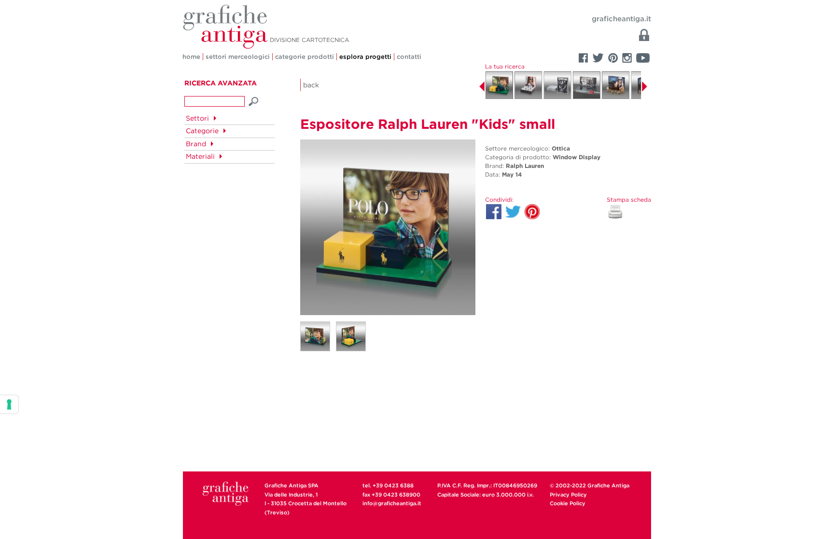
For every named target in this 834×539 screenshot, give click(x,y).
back (311, 85)
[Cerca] (254, 100)
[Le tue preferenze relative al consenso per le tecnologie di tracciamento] (9, 404)
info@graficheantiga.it (391, 503)
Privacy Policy (568, 494)
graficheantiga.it (621, 18)
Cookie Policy (567, 503)
